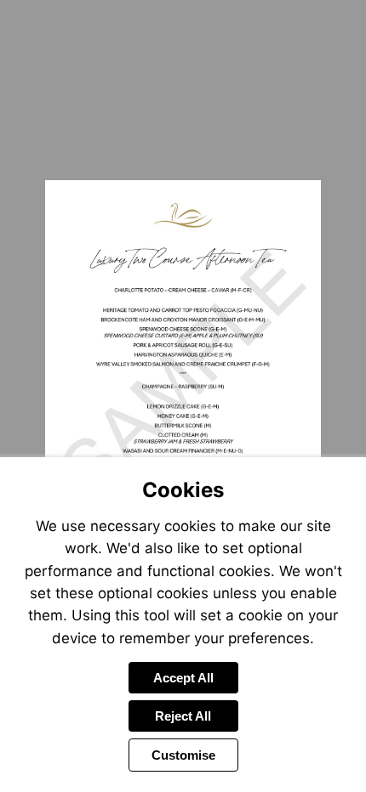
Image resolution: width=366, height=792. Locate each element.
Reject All (183, 716)
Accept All (183, 677)
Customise (183, 755)
